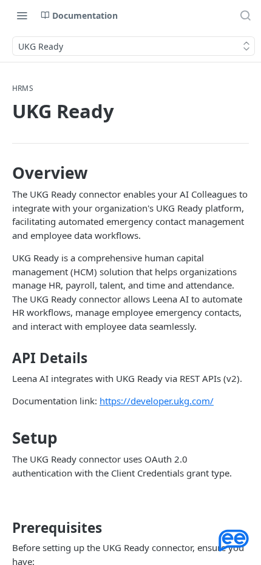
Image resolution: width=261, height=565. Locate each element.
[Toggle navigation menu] (22, 15)
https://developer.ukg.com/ (157, 401)
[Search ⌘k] (245, 15)
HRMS (22, 88)
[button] (233, 541)
